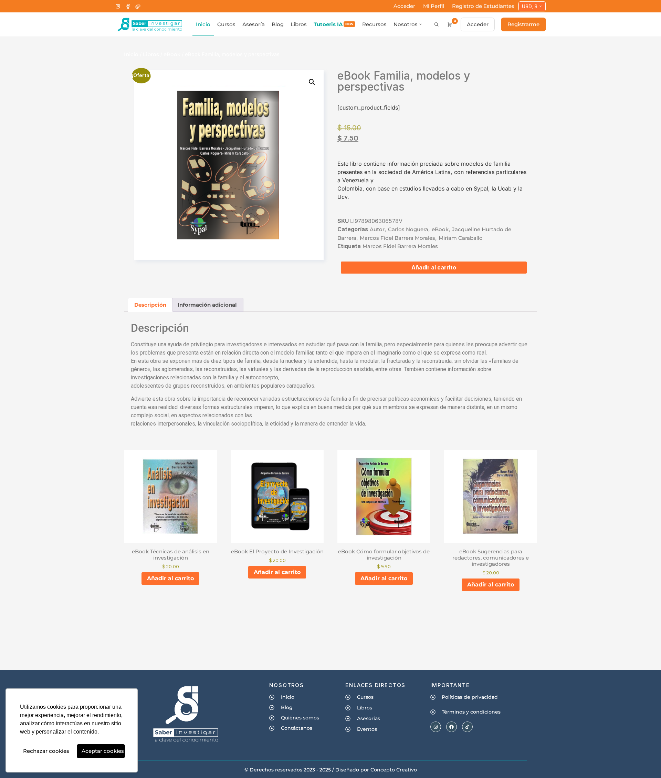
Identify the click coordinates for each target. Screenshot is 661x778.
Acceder (404, 6)
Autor (377, 229)
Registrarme (523, 24)
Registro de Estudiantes (483, 6)
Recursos (374, 24)
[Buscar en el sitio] (436, 24)
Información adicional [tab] (207, 304)
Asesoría (253, 24)
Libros (299, 24)
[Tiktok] (467, 726)
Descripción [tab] (150, 304)
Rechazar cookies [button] (46, 751)
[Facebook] (128, 6)
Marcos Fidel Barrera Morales (397, 238)
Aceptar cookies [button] (103, 751)
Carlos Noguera (408, 229)
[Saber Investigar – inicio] (149, 24)
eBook (172, 54)
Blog (278, 24)
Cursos (226, 24)
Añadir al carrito (433, 267)
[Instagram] (118, 6)
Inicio (203, 24)
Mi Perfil (433, 6)
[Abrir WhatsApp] (643, 760)
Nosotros (406, 24)
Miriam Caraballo (461, 238)
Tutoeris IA (334, 24)
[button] (312, 82)
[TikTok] (138, 6)
